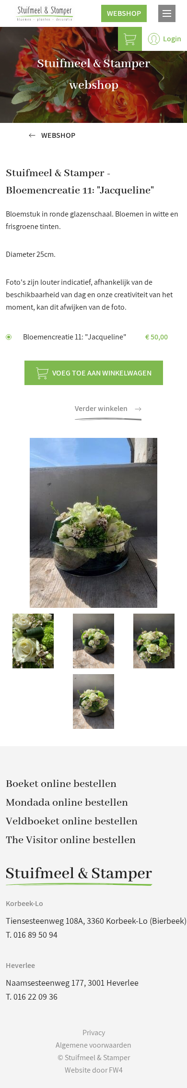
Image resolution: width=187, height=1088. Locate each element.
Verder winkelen (102, 408)
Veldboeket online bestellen (72, 821)
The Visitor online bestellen (71, 840)
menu (166, 13)
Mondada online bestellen (67, 803)
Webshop (124, 13)
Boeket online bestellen (61, 784)
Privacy (93, 1033)
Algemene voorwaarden (93, 1045)
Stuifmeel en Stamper (45, 13)
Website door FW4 (94, 1070)
